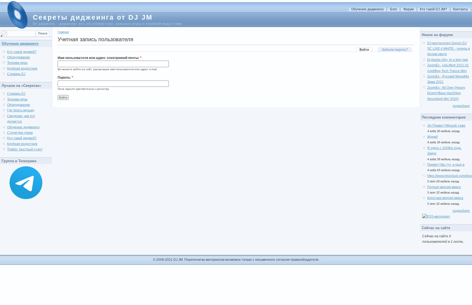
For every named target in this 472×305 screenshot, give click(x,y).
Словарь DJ (16, 74)
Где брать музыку (20, 110)
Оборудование (18, 57)
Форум (408, 9)
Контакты (460, 9)
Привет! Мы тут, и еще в (445, 165)
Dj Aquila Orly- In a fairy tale (447, 60)
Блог (393, 9)
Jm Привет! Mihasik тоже (446, 126)
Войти (364, 50)
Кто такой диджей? (22, 52)
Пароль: (65, 77)
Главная (63, 32)
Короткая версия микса (445, 198)
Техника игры (17, 63)
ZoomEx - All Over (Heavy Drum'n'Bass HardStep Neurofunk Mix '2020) (446, 93)
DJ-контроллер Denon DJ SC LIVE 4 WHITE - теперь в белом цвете (448, 48)
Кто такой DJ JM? (433, 9)
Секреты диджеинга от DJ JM (93, 17)
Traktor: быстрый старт (25, 149)
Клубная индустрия (22, 68)
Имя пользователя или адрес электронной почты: (99, 58)
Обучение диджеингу (367, 9)
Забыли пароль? (395, 50)
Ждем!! (432, 137)
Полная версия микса (444, 187)
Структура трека (20, 133)
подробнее (461, 106)
